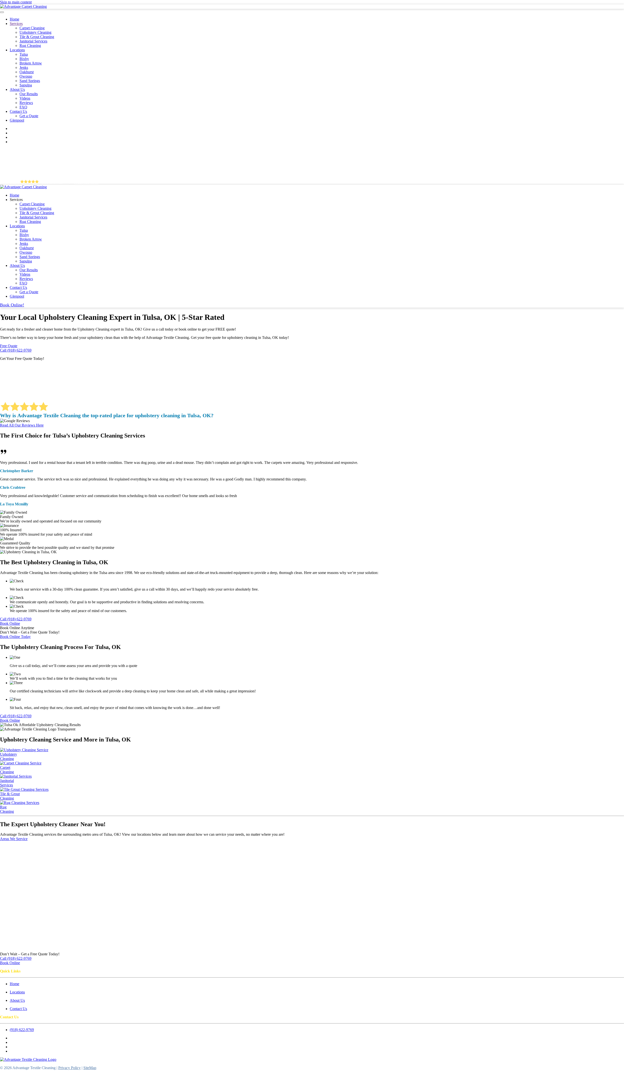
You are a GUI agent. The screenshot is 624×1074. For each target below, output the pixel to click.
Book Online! (12, 304)
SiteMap (89, 1068)
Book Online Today (15, 637)
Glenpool (17, 120)
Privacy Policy (69, 1068)
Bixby (24, 59)
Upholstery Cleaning (35, 32)
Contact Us (18, 111)
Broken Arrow (31, 63)
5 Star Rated (10, 182)
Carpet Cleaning (32, 28)
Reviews (26, 103)
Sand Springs (30, 81)
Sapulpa (26, 85)
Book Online (10, 623)
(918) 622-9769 (86, 182)
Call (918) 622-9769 (15, 350)
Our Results (29, 94)
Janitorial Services (33, 41)
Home (14, 19)
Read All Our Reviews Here (22, 425)
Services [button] (16, 200)
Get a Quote (29, 116)
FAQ (23, 107)
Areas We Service (14, 839)
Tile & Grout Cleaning (37, 37)
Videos (25, 98)
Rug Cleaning (30, 45)
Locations (17, 50)
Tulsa (24, 54)
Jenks (24, 67)
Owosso (26, 76)
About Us (17, 89)
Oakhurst (27, 72)
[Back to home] (23, 6)
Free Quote (8, 346)
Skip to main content (16, 2)
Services (16, 23)
